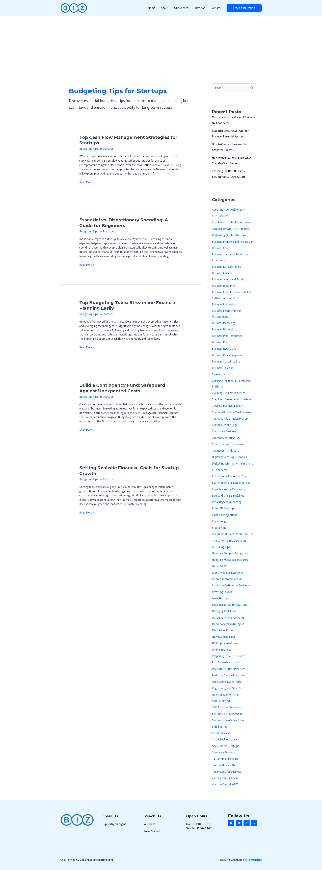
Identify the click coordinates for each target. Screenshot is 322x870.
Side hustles (219, 727)
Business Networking (224, 329)
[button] (244, 8)
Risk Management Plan (225, 694)
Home (151, 8)
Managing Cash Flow (224, 611)
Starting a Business (223, 752)
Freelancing (219, 527)
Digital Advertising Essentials (229, 457)
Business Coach (221, 248)
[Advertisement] (161, 41)
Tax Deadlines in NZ (224, 765)
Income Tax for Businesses (228, 579)
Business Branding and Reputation (232, 242)
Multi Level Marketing (225, 630)
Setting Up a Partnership (227, 714)
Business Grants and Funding (229, 279)
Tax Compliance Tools (225, 759)
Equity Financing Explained (228, 495)
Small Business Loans (224, 739)
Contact (215, 8)
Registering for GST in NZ (227, 688)
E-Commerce (220, 470)
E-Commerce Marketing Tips (229, 476)
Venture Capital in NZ (225, 784)
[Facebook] (231, 823)
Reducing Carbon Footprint (228, 675)
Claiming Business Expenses (228, 393)
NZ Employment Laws (225, 643)
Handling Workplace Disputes (230, 560)
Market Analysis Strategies (228, 624)
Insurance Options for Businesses (232, 585)
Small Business (221, 733)
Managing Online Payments (228, 617)
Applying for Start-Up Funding (230, 229)
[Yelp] (254, 823)
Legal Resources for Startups (229, 605)
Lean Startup (220, 598)
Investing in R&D (222, 592)
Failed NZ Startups (223, 508)
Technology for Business (226, 772)
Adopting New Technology (228, 209)
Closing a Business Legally (227, 405)
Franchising (219, 521)
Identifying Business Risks (227, 572)
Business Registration (225, 348)
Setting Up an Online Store (228, 720)
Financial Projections (224, 515)
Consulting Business (224, 431)
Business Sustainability (226, 361)
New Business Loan (223, 637)
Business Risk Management (228, 355)
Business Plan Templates (227, 336)
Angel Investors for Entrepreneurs (232, 222)
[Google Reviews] (247, 823)
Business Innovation (224, 304)
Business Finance (222, 273)
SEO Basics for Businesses (227, 707)
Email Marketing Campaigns (228, 489)
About (165, 8)
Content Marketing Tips (226, 438)
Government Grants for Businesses (232, 534)
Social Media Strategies (226, 746)
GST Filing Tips (221, 547)
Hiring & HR (219, 566)
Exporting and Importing (226, 502)
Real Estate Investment (226, 662)
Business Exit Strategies (226, 267)
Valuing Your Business (225, 778)
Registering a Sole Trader (227, 682)
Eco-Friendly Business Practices (231, 483)
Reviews (200, 8)
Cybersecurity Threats (225, 450)
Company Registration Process (230, 418)
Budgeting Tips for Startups (96, 149)
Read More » (86, 182)
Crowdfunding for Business (228, 444)
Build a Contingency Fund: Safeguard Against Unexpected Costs (122, 388)
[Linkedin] (239, 823)
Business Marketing (223, 323)
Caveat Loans (220, 374)
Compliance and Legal (225, 425)
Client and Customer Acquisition (231, 399)
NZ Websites (254, 860)
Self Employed (221, 701)
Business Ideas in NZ (224, 286)
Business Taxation (222, 368)
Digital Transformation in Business (232, 463)
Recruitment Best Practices (228, 669)
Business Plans (221, 342)
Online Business (221, 649)
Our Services (182, 8)
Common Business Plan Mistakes (231, 412)
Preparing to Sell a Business (228, 656)
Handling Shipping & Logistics (230, 553)
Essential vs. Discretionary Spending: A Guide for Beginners (123, 222)
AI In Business (220, 216)
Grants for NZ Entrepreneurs (229, 540)
